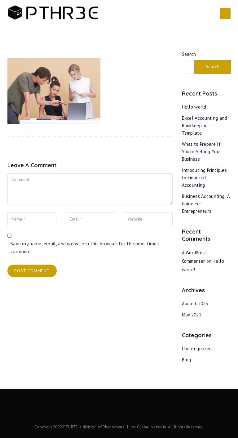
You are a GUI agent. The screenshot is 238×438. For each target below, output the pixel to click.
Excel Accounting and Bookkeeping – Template (204, 125)
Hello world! (195, 107)
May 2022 (191, 315)
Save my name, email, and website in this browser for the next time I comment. (85, 247)
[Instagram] (129, 409)
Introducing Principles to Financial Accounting (204, 177)
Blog (186, 360)
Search (189, 54)
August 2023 (195, 303)
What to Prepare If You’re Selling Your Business (201, 151)
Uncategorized (197, 348)
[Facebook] (109, 409)
